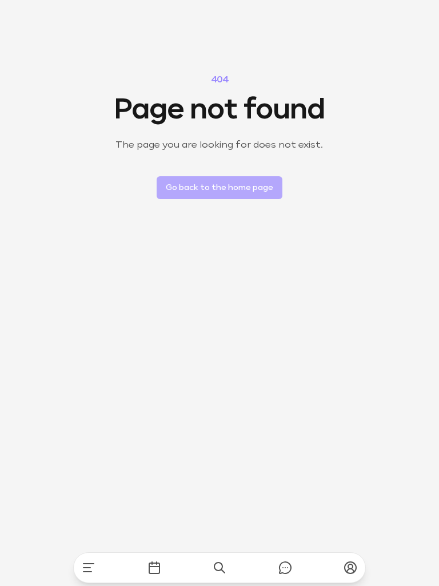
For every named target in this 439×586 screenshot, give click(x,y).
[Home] (88, 567)
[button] (350, 567)
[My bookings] (154, 567)
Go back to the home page (219, 188)
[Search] (219, 567)
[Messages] (285, 567)
